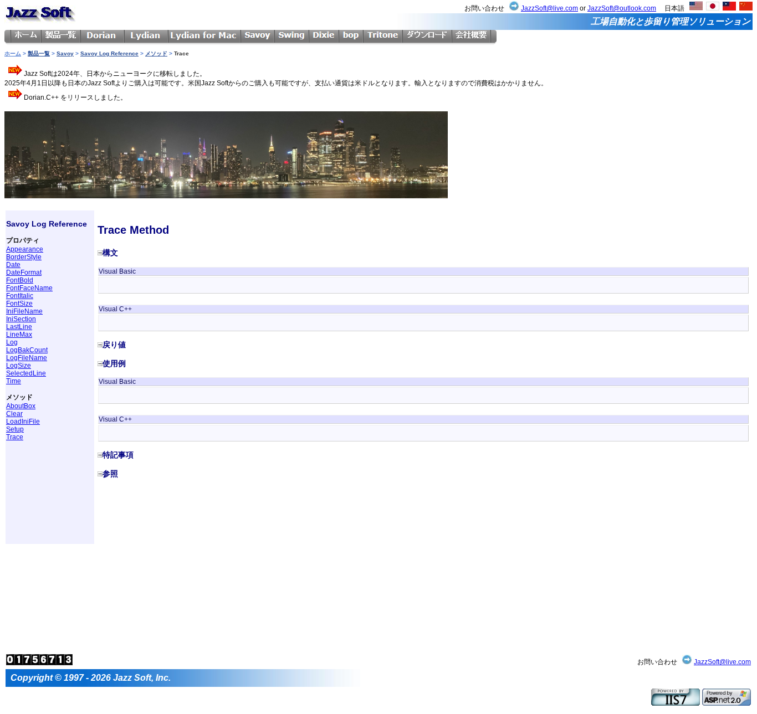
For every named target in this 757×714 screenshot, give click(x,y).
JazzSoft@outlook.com (621, 8)
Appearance (24, 249)
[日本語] (712, 8)
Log (12, 342)
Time (13, 381)
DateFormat (24, 272)
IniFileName (24, 311)
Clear (14, 414)
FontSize (19, 303)
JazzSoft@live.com (549, 8)
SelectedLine (26, 373)
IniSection (21, 319)
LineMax (19, 334)
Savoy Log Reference (109, 53)
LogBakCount (27, 350)
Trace (14, 437)
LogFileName (26, 358)
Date (13, 265)
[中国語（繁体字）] (729, 8)
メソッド (156, 53)
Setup (15, 429)
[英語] (696, 8)
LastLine (19, 327)
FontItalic (19, 296)
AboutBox (20, 406)
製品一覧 (39, 53)
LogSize (18, 365)
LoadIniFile (23, 421)
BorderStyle (24, 257)
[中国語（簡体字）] (746, 8)
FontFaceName (29, 288)
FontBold (19, 280)
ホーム (12, 53)
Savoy (65, 53)
